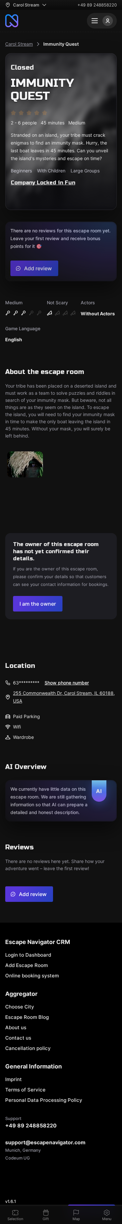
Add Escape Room (26, 965)
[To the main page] (11, 20)
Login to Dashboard (28, 955)
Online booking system (32, 976)
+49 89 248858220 (97, 4)
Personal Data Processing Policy (43, 1100)
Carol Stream (19, 44)
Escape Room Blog (27, 1017)
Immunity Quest (61, 44)
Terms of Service (25, 1090)
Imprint (13, 1079)
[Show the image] (25, 465)
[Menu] (102, 21)
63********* (26, 682)
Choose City (19, 1007)
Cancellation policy (28, 1048)
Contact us (18, 1038)
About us (15, 1027)
